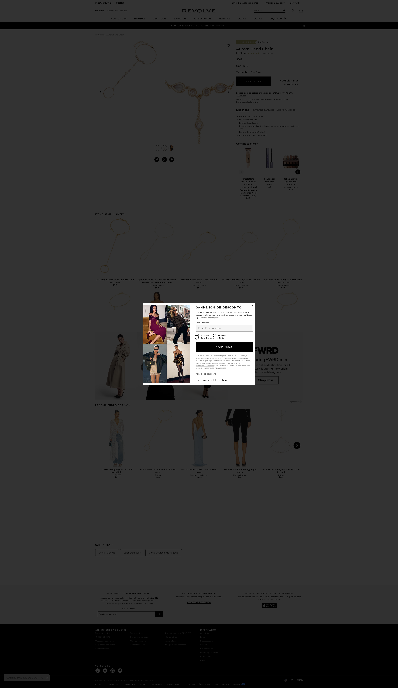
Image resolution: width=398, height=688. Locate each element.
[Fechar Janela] (252, 305)
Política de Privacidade (205, 366)
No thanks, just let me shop (211, 380)
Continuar (224, 347)
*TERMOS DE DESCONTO (206, 374)
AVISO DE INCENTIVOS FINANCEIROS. (211, 368)
